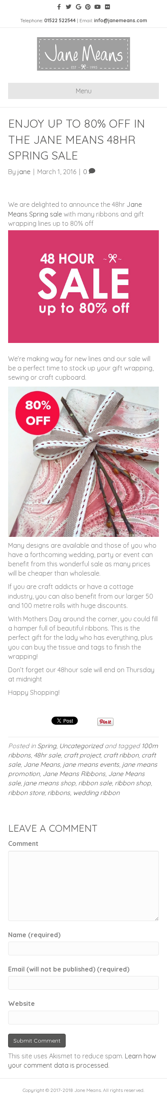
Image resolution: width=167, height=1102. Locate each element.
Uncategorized (81, 746)
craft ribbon (121, 755)
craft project (82, 755)
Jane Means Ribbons (74, 774)
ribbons (58, 793)
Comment (23, 843)
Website (21, 1003)
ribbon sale (95, 783)
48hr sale (47, 755)
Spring (46, 746)
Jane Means (42, 764)
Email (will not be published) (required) (68, 969)
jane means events (91, 764)
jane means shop (49, 783)
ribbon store (26, 793)
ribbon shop (133, 783)
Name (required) (34, 935)
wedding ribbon (96, 793)
